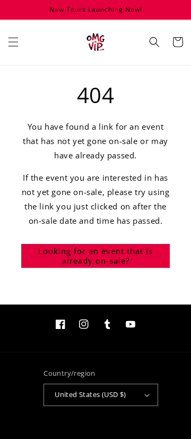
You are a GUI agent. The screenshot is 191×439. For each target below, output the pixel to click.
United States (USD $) (90, 394)
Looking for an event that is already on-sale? (95, 256)
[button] (13, 42)
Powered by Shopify (116, 434)
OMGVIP (81, 434)
